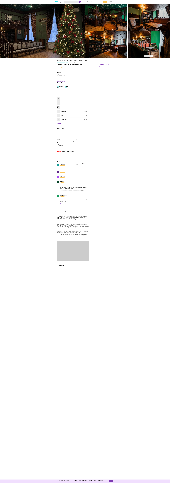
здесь (77, 480)
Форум (105, 1)
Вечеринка (59, 60)
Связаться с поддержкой (62, 81)
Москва (61, 2)
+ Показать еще (62, 203)
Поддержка (99, 1)
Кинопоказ (75, 60)
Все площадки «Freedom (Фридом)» (63, 83)
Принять (111, 481)
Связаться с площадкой (105, 64)
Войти (114, 1)
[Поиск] (80, 2)
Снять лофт (84, 1)
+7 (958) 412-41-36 (61, 72)
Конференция (81, 60)
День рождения (70, 60)
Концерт (86, 60)
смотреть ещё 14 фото (148, 56)
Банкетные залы (94, 1)
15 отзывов (64, 67)
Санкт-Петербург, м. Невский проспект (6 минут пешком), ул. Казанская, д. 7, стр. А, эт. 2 (73, 70)
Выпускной (64, 60)
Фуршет (88, 1)
